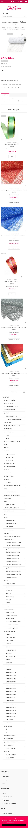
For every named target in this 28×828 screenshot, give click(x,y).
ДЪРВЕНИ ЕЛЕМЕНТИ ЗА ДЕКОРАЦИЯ (12, 536)
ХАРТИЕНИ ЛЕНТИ (9, 457)
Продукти (9, 27)
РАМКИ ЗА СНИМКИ (10, 612)
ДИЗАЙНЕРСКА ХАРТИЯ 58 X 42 (12, 555)
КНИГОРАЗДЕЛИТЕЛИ (8, 530)
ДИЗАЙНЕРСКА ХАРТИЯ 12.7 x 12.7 (13, 561)
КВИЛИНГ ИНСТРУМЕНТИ (11, 523)
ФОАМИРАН (8, 482)
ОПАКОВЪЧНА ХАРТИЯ (10, 637)
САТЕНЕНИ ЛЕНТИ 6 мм (11, 694)
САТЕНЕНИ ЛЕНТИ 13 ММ (11, 672)
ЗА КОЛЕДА (8, 599)
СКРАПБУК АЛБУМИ (10, 618)
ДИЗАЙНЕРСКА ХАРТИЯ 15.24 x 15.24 (13, 565)
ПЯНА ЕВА (6, 479)
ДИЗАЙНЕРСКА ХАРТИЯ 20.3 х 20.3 (13, 571)
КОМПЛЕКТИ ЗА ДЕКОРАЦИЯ (12, 628)
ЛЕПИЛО (6, 444)
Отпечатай (5, 84)
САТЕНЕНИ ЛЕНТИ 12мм (11, 701)
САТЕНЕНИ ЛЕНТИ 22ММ (11, 682)
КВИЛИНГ (6, 517)
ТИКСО (7, 438)
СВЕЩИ (5, 489)
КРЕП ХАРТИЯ (9, 663)
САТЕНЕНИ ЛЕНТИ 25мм (11, 707)
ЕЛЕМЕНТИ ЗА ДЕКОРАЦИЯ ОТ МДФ (12, 425)
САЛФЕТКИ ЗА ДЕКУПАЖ (11, 416)
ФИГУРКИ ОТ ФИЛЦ (10, 504)
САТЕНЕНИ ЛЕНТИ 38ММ (11, 688)
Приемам (14, 825)
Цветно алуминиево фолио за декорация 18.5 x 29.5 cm (14, 373)
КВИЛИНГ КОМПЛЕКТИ (10, 520)
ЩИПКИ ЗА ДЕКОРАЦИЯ (9, 511)
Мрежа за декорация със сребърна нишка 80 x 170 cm (14, 190)
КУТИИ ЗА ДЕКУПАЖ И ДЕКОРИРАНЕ (14, 419)
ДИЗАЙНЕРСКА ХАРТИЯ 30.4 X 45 (13, 546)
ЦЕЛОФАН (8, 659)
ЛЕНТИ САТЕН (9, 669)
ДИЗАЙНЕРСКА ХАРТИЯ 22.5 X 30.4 (13, 542)
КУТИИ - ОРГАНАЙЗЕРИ (9, 745)
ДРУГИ (5, 514)
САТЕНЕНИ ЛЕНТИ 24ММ (11, 685)
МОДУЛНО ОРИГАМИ (10, 454)
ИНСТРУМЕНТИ (7, 751)
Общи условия (6, 800)
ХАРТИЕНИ (8, 473)
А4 (6, 729)
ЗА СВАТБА (8, 602)
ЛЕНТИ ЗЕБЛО (9, 634)
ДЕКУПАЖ (6, 413)
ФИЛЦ (5, 501)
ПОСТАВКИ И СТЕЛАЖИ (11, 754)
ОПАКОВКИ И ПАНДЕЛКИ (9, 631)
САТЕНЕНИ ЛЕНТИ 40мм (11, 710)
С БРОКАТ (8, 606)
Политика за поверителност (9, 803)
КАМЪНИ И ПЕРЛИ (8, 428)
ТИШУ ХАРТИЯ (9, 653)
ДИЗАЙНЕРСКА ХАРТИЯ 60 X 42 (12, 558)
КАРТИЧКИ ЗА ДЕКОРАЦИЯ (11, 615)
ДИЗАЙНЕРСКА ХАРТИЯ (9, 539)
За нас (4, 793)
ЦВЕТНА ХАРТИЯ (9, 460)
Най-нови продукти (7, 813)
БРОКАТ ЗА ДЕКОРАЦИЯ (9, 400)
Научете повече (10, 822)
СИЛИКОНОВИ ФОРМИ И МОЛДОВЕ (12, 495)
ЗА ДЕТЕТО (8, 593)
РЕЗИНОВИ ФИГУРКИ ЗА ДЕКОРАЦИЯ (12, 485)
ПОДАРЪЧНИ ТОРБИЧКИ (11, 650)
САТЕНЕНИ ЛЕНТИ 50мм (11, 713)
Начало (3, 27)
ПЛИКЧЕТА (8, 647)
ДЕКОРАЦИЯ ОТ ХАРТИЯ (9, 409)
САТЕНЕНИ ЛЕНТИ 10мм (11, 697)
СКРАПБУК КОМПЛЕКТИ (9, 609)
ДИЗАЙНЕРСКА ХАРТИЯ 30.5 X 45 (13, 549)
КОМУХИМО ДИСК (10, 757)
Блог (4, 783)
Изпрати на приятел (16, 84)
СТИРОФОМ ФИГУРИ (8, 533)
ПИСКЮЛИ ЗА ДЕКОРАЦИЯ (9, 466)
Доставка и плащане (8, 796)
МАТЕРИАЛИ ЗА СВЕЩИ (11, 492)
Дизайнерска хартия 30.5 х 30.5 (13, 574)
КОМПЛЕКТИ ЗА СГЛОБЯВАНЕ (12, 625)
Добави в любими (2, 70)
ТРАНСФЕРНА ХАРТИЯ (10, 656)
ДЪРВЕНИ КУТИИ (8, 422)
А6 (6, 732)
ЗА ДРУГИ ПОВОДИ (10, 596)
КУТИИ (7, 666)
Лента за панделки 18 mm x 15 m (12, 281)
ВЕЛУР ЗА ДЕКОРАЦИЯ (9, 403)
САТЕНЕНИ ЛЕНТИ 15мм (11, 716)
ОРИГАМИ (6, 451)
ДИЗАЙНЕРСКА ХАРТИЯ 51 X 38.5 (13, 552)
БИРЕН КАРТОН (9, 590)
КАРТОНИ (6, 580)
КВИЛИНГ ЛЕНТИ (9, 527)
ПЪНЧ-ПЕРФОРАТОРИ (9, 476)
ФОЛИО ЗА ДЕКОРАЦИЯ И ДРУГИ (11, 508)
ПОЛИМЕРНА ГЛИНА (8, 738)
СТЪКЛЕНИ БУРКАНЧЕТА (11, 748)
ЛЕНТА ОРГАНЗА (9, 720)
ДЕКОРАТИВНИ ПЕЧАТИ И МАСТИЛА (11, 742)
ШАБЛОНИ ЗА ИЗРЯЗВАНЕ (9, 735)
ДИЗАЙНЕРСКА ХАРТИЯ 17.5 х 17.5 (13, 568)
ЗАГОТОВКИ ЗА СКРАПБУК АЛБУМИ (13, 621)
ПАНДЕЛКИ (8, 644)
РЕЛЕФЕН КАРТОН (10, 587)
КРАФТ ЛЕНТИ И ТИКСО (9, 432)
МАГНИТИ (6, 447)
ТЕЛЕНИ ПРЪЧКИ (7, 498)
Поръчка (5, 780)
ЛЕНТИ (7, 435)
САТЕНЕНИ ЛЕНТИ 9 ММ (11, 691)
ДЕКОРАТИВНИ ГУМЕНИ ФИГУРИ (11, 406)
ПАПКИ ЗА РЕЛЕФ (8, 726)
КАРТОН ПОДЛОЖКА (10, 583)
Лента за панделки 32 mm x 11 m (12, 144)
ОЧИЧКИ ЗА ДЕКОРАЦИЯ (9, 463)
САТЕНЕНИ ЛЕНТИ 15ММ (11, 675)
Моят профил (6, 776)
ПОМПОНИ (6, 470)
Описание (5, 95)
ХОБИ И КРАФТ (16, 27)
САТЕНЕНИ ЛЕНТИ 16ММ (11, 678)
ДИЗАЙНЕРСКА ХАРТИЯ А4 (11, 577)
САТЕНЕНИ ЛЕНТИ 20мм (11, 704)
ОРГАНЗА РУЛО (9, 723)
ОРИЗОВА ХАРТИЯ (10, 640)
